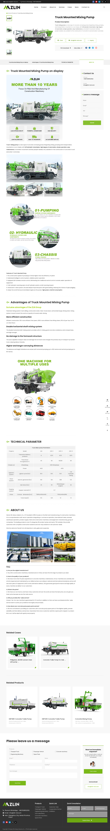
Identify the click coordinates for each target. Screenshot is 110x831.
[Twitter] (102, 2)
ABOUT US (91, 62)
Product (44, 7)
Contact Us (85, 7)
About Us (53, 7)
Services (62, 7)
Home (36, 7)
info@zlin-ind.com (13, 1)
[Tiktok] (105, 2)
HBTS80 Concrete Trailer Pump (20, 719)
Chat (60, 40)
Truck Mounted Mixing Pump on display (18, 62)
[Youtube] (96, 2)
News (76, 7)
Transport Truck (40, 807)
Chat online (93, 771)
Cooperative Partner (55, 809)
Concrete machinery (41, 815)
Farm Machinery (40, 813)
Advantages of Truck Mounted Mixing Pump (43, 62)
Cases (70, 7)
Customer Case (54, 807)
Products (14, 13)
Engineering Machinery (41, 811)
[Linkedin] (99, 2)
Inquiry (90, 40)
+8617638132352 (37, 1)
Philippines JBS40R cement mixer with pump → (21, 661)
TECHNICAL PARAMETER (67, 62)
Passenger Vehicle (40, 809)
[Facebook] (93, 2)
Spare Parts (38, 818)
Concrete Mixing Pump (83, 719)
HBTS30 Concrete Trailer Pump (53, 719)
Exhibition (52, 811)
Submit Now (86, 820)
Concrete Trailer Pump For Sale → (54, 660)
